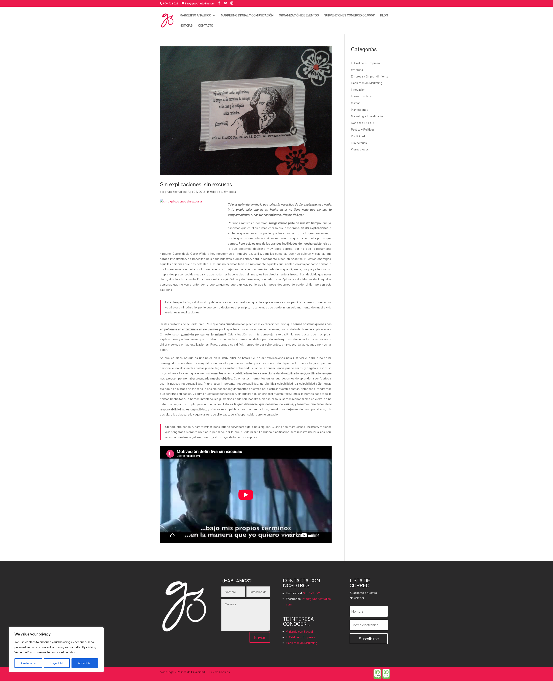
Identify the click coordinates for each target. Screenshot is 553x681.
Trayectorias (359, 143)
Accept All (84, 663)
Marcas (355, 103)
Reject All (57, 663)
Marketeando (359, 110)
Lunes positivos (361, 96)
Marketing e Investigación (368, 116)
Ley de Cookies (220, 672)
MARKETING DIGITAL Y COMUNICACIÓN (247, 15)
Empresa (357, 70)
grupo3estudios (175, 192)
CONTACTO (205, 25)
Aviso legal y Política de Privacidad (182, 672)
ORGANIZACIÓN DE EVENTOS (299, 15)
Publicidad (358, 136)
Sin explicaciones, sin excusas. (196, 184)
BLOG (384, 15)
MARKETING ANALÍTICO (195, 15)
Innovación (358, 90)
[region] (56, 649)
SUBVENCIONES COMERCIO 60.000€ (349, 15)
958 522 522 (311, 593)
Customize (28, 663)
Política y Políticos (363, 129)
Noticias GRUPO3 (362, 123)
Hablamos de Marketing (366, 83)
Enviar (259, 637)
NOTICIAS (186, 25)
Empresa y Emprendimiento (369, 76)
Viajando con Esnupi (299, 632)
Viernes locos (360, 149)
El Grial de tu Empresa (221, 192)
